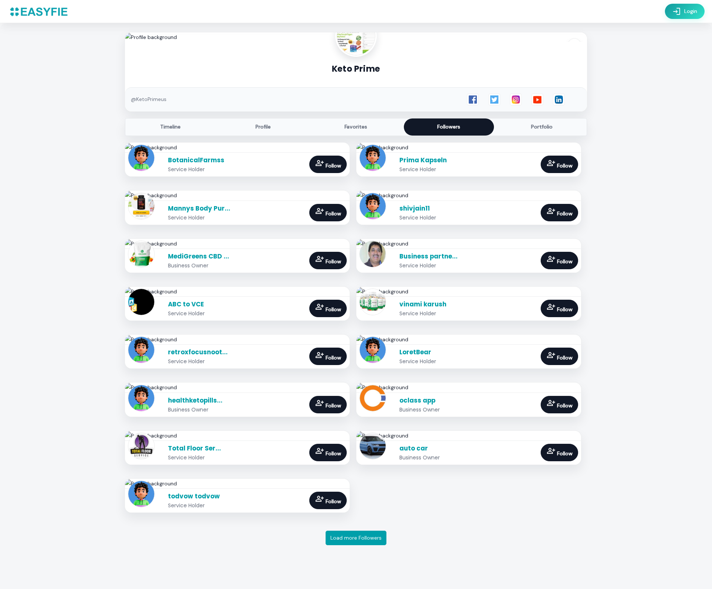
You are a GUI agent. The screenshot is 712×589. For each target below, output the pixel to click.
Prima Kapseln (423, 160)
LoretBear (415, 352)
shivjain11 (414, 208)
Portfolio (542, 126)
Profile (263, 126)
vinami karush (422, 304)
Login (684, 11)
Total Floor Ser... (194, 448)
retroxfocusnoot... (198, 352)
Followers (448, 126)
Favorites (356, 126)
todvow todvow (194, 496)
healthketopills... (195, 400)
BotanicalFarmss (196, 160)
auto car (413, 448)
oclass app (417, 400)
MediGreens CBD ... (198, 256)
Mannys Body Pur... (199, 208)
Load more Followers (356, 537)
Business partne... (428, 256)
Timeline (170, 126)
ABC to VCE (186, 304)
